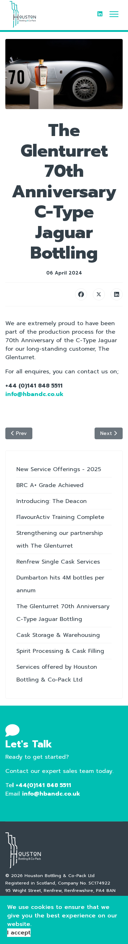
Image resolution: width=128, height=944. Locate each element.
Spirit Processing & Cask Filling (60, 651)
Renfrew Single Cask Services (58, 562)
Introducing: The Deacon (51, 501)
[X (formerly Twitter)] (99, 294)
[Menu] (114, 14)
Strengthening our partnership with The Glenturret (59, 539)
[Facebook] (81, 294)
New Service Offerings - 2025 (58, 469)
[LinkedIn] (117, 294)
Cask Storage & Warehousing (58, 635)
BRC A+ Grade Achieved (50, 485)
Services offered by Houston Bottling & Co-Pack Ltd (56, 673)
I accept (19, 932)
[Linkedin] (99, 14)
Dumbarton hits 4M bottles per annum (60, 584)
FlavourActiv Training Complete (60, 517)
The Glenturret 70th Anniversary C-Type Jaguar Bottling (63, 612)
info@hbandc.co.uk (51, 794)
